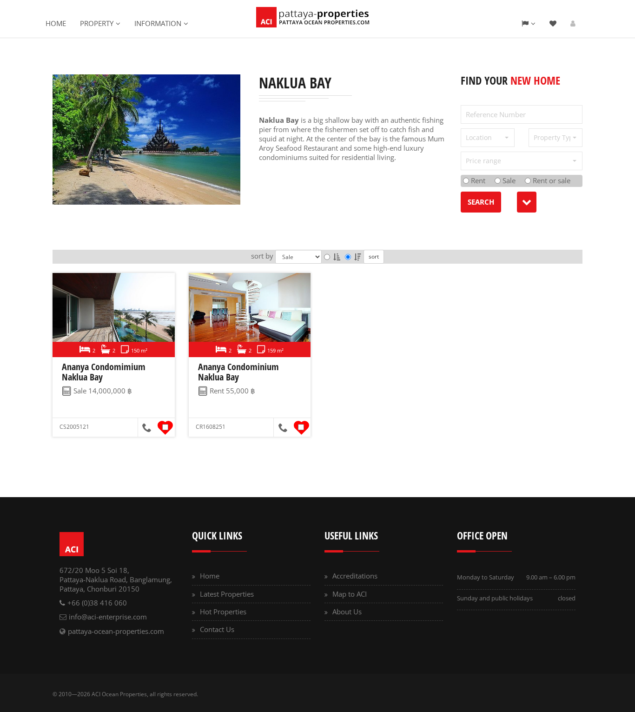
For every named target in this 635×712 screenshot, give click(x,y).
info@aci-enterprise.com (108, 616)
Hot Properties (223, 611)
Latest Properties (227, 594)
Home (56, 23)
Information (157, 23)
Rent (477, 180)
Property (96, 23)
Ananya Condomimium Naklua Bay (104, 371)
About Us (347, 611)
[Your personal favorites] (552, 23)
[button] (488, 137)
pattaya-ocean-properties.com (116, 631)
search (481, 201)
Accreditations (354, 575)
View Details (112, 315)
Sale (508, 180)
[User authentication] (572, 23)
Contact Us (217, 629)
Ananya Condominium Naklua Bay (238, 371)
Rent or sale (550, 180)
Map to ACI (349, 594)
